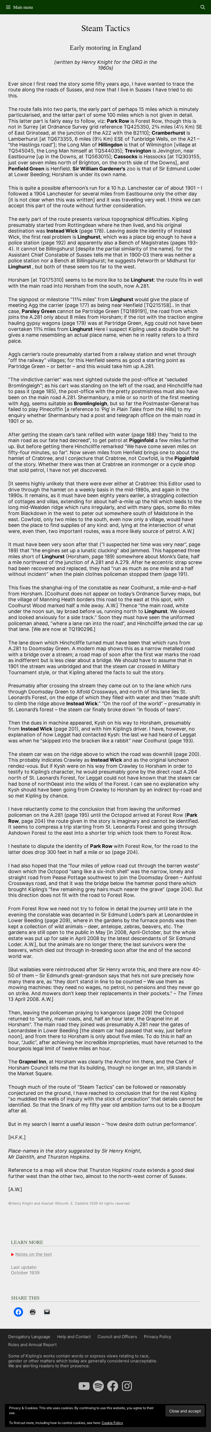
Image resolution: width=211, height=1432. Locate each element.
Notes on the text (33, 1254)
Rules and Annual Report (32, 1344)
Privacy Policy (157, 1336)
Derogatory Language (29, 1336)
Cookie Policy (112, 1423)
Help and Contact (74, 1336)
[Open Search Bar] (202, 7)
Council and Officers (117, 1336)
